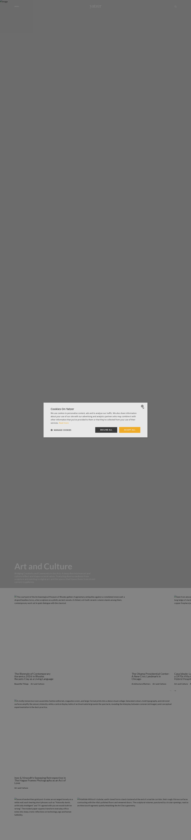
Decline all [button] (106, 430)
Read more (64, 423)
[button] (61, 430)
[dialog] (95, 420)
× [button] (143, 408)
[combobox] (142, 406)
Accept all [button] (129, 430)
